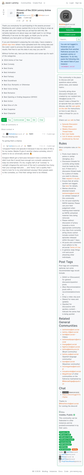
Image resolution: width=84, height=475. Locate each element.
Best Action (8, 101)
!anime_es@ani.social (70, 354)
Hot (4, 120)
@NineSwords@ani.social (69, 404)
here (67, 186)
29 (19, 21)
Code (66, 471)
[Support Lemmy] (44, 3)
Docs (60, 471)
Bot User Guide (68, 134)
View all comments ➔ (9, 125)
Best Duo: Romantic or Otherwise (17, 85)
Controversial (19, 120)
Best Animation (10, 72)
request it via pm (72, 178)
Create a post (70, 35)
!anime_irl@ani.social (70, 332)
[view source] (30, 21)
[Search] (67, 3)
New (28, 120)
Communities (26, 3)
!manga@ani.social (69, 344)
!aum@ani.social (68, 362)
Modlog (75, 449)
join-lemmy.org (76, 471)
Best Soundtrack (10, 81)
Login (71, 3)
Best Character (9, 113)
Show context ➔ (7, 129)
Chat (41, 120)
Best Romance (9, 93)
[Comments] (11, 13)
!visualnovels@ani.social (71, 371)
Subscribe (70, 30)
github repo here (8, 44)
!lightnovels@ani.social (71, 347)
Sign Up (78, 3)
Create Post (37, 3)
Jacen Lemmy (12, 3)
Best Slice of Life (10, 105)
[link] (23, 21)
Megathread (67, 374)
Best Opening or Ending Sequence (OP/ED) (20, 97)
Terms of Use (75, 247)
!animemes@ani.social (70, 193)
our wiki (71, 120)
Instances (53, 471)
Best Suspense (9, 109)
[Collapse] (3, 133)
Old (34, 120)
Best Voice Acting (11, 89)
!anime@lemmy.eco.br (70, 349)
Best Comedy (9, 64)
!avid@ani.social (68, 334)
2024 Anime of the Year (13, 60)
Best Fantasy (9, 76)
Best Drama (8, 68)
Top (9, 120)
